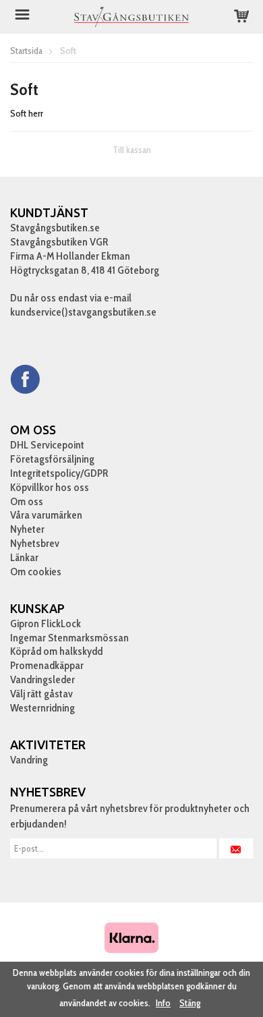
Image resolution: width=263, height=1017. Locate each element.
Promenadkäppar (47, 665)
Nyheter (27, 529)
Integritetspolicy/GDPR (59, 473)
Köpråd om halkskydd (56, 651)
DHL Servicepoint (47, 444)
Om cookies (35, 571)
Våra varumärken (46, 514)
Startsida (26, 51)
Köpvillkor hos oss (49, 487)
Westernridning (42, 707)
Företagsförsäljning (52, 459)
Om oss (26, 501)
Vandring (29, 759)
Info (163, 1003)
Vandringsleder (42, 679)
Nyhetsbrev (34, 543)
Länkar (24, 557)
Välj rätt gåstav (41, 693)
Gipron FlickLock (45, 623)
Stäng (189, 1003)
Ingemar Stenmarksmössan (69, 637)
